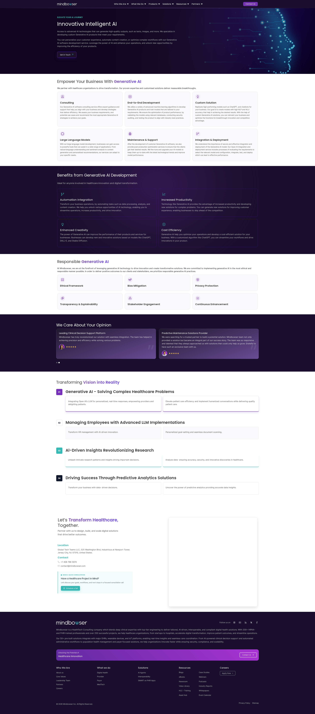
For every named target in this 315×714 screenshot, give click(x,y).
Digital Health (102, 673)
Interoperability (144, 676)
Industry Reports (205, 686)
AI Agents (142, 673)
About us (59, 673)
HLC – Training (185, 690)
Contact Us (250, 4)
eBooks (182, 677)
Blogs (181, 672)
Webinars (202, 677)
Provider (100, 676)
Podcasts (202, 681)
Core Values (61, 676)
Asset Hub (183, 695)
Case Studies (204, 672)
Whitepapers (204, 690)
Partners (59, 684)
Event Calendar (205, 695)
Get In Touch (67, 54)
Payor (99, 680)
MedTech (101, 684)
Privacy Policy (244, 703)
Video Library (184, 686)
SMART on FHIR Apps (146, 680)
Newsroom (183, 681)
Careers (59, 688)
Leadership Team (63, 680)
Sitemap (255, 703)
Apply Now (226, 673)
